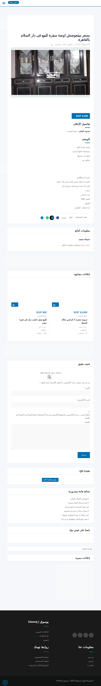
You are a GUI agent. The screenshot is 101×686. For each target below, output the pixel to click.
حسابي (91, 661)
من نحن (91, 657)
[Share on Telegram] (41, 217)
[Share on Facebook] (57, 217)
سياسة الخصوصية (42, 657)
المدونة (46, 640)
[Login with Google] (49, 377)
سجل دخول (85, 245)
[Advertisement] (45, 24)
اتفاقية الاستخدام (42, 661)
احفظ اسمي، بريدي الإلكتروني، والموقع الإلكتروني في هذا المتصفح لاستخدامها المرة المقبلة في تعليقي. (53, 416)
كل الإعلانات (44, 636)
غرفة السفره (82, 316)
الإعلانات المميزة (42, 632)
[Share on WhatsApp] (46, 217)
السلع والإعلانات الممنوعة (39, 665)
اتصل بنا (90, 665)
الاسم (87, 388)
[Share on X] (52, 218)
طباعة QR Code (50, 480)
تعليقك (87, 422)
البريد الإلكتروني (83, 400)
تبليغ (71, 217)
